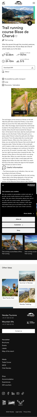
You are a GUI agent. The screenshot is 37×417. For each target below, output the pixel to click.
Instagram (3, 393)
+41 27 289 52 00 (8, 324)
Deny (18, 230)
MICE (4, 365)
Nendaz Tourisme (31, 315)
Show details (28, 213)
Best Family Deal (8, 298)
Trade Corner (6, 362)
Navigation (34, 3)
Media (4, 359)
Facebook (8, 393)
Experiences (6, 382)
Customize (17, 225)
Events (4, 345)
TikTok (22, 393)
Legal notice (18, 412)
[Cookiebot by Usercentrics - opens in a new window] (27, 185)
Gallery (17, 112)
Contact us (18, 331)
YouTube (18, 393)
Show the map (29, 23)
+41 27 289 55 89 (8, 318)
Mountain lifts (8, 322)
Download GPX (8, 68)
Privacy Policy (27, 412)
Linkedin (13, 393)
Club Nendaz (6, 368)
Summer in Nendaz (26, 283)
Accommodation (8, 379)
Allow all (18, 219)
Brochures (5, 342)
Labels (4, 348)
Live (3, 3)
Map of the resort (8, 351)
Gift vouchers (6, 385)
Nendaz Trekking (25, 304)
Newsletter (6, 340)
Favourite (16, 36)
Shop (4, 376)
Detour (7, 72)
